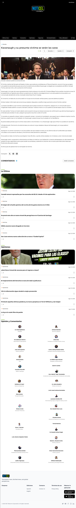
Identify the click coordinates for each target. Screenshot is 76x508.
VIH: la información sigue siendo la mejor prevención (19, 291)
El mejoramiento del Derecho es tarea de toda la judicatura (21, 280)
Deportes (40, 38)
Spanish (29, 488)
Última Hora (5, 38)
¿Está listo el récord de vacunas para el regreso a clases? (20, 270)
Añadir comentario (69, 160)
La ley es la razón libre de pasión (12, 312)
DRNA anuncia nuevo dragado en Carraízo (15, 226)
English (29, 491)
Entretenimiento (51, 38)
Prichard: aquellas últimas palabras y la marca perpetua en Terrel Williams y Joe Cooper (31, 301)
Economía (23, 38)
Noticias (14, 38)
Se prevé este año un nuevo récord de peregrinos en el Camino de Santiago (26, 215)
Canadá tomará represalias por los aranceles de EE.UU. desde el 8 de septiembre (28, 194)
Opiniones (32, 38)
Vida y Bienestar (63, 38)
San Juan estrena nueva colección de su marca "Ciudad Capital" (22, 236)
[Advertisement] (38, 23)
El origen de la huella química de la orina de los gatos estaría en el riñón (25, 205)
